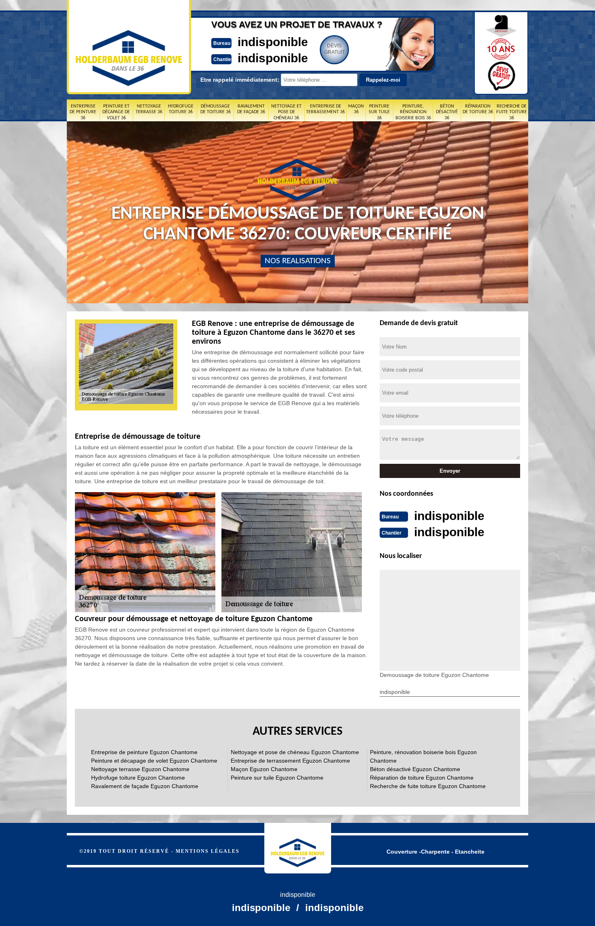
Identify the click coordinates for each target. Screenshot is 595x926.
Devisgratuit (334, 49)
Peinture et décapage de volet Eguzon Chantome (154, 760)
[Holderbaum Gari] (297, 848)
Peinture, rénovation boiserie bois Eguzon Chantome (423, 756)
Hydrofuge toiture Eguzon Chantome (138, 777)
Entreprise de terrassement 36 (325, 109)
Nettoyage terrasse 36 (149, 109)
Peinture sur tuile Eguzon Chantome (277, 777)
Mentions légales (208, 851)
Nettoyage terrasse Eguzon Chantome (140, 769)
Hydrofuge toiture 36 (180, 109)
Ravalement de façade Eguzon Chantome (144, 786)
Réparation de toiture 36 (478, 109)
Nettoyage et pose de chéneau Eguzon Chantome (295, 752)
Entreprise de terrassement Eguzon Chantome (290, 760)
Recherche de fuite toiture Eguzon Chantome (428, 786)
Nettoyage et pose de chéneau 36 (286, 112)
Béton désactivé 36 (447, 112)
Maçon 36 (356, 109)
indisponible (273, 42)
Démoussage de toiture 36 (215, 109)
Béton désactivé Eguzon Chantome (415, 769)
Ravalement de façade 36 (251, 109)
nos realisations (298, 261)
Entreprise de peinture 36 (83, 112)
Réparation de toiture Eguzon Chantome (422, 777)
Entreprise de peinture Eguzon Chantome (144, 752)
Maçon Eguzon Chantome (264, 769)
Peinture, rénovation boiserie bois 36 (413, 112)
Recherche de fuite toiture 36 (511, 112)
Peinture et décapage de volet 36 (116, 112)
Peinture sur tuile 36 (379, 112)
